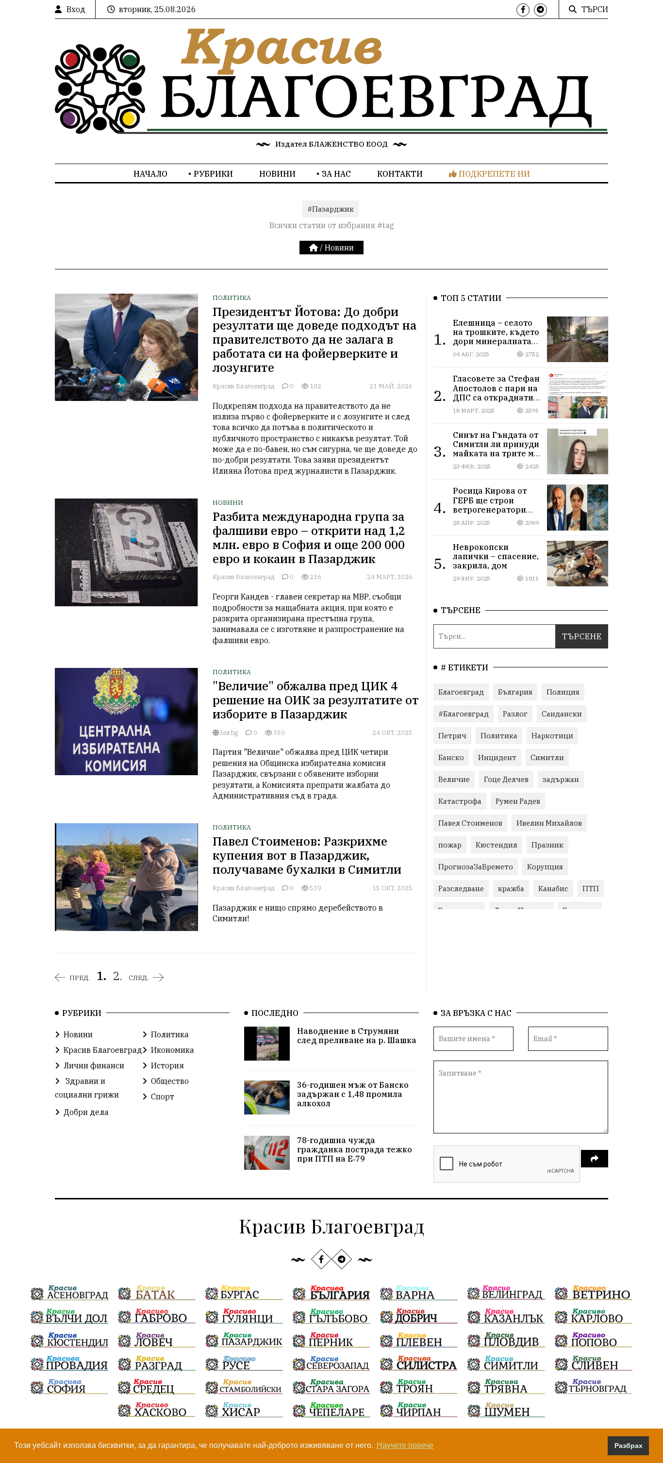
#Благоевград (463, 713)
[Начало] (314, 247)
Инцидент (497, 757)
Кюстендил (496, 844)
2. (117, 975)
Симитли (547, 757)
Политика (232, 298)
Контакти (400, 174)
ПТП (590, 888)
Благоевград (461, 692)
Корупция (545, 866)
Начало (150, 174)
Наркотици (552, 735)
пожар (450, 844)
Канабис (553, 888)
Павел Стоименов (470, 823)
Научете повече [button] (405, 1445)
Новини (277, 174)
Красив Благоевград (243, 386)
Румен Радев (518, 801)
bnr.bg (228, 733)
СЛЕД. (139, 977)
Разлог (515, 713)
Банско (451, 757)
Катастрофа (459, 801)
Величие (454, 779)
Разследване (461, 888)
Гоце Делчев (506, 779)
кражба (511, 888)
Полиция (563, 692)
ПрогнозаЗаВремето (475, 866)
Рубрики (213, 174)
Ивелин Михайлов (549, 823)
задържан (561, 779)
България (515, 692)
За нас (336, 174)
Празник (547, 844)
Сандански (562, 713)
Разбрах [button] (628, 1445)
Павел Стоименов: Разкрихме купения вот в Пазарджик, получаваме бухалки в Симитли (307, 855)
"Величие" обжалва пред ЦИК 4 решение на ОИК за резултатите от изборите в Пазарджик (316, 700)
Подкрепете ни (493, 174)
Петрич (452, 735)
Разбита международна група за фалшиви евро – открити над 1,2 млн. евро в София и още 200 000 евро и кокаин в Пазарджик (309, 537)
